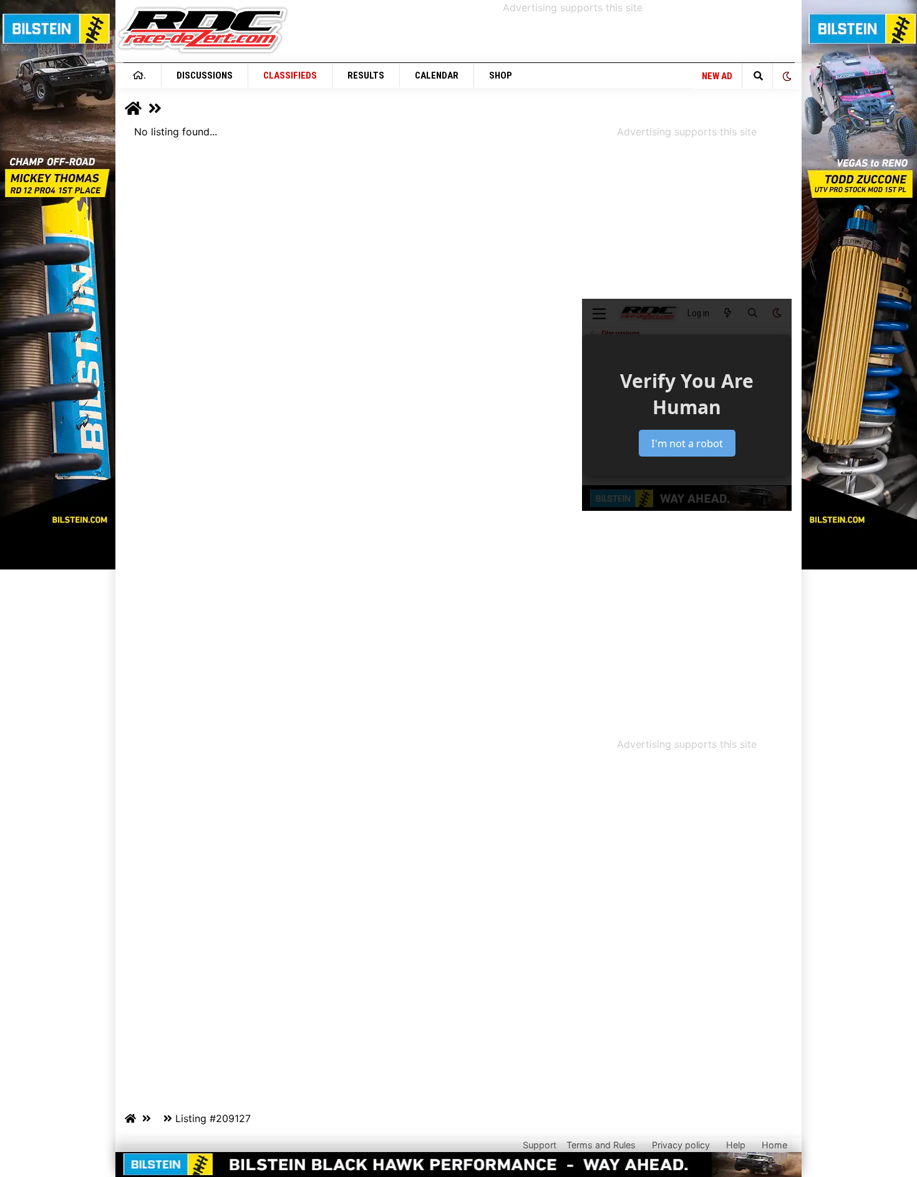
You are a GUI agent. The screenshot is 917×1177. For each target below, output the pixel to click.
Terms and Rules (601, 1145)
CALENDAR (436, 75)
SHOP (500, 75)
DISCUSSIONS (205, 75)
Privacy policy (681, 1145)
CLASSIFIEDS (290, 75)
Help (735, 1145)
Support (539, 1145)
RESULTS (365, 75)
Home (774, 1145)
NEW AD (717, 76)
